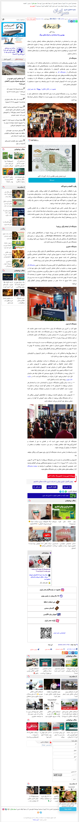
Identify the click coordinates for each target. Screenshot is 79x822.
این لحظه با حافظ (49, 602)
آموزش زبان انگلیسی (50, 614)
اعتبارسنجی (48, 745)
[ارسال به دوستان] (52, 19)
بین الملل (67, 6)
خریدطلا (52, 180)
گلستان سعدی (49, 608)
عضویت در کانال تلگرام (49, 89)
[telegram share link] (74, 21)
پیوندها (36, 809)
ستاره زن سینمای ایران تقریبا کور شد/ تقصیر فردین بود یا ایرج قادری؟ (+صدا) (13, 51)
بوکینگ (43, 745)
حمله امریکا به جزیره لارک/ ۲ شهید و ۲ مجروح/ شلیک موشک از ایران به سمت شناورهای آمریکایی (13, 123)
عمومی (69, 19)
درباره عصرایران (57, 809)
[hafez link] (52, 26)
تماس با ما (68, 3)
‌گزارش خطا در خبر (31, 19)
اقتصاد (24, 3)
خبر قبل (38, 487)
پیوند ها (39, 3)
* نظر (75, 757)
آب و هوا (50, 3)
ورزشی (71, 6)
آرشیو (64, 3)
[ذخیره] (54, 19)
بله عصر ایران (31, 89)
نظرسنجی (55, 3)
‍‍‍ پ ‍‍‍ (57, 18)
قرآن (50, 6)
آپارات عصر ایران (50, 620)
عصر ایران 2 (38, 6)
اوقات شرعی (44, 3)
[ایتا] (63, 652)
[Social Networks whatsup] (66, 492)
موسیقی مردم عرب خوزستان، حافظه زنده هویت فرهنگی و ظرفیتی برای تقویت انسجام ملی (14, 133)
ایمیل (75, 750)
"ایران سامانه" (36, 820)
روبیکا (39, 89)
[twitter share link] (69, 21)
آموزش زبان (32, 6)
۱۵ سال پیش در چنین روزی (50, 596)
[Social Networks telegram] (60, 492)
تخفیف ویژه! (67, 809)
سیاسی (29, 3)
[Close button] (76, 789)
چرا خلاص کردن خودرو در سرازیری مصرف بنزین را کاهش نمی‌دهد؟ (15, 81)
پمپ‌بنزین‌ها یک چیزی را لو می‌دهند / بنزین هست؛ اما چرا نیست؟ (40, 570)
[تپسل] (29, 140)
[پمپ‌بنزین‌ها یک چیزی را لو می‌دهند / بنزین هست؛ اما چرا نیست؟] (40, 562)
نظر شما (74, 741)
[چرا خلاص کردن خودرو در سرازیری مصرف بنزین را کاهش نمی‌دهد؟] (13, 68)
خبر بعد (66, 487)
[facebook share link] (71, 21)
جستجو (60, 3)
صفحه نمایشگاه (32, 466)
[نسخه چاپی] (50, 19)
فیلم (43, 6)
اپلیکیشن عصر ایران (59, 633)
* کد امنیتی (73, 772)
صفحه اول (74, 3)
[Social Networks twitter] (63, 492)
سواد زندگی (34, 3)
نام (75, 744)
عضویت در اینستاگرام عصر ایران (50, 590)
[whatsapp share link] (76, 21)
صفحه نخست (75, 19)
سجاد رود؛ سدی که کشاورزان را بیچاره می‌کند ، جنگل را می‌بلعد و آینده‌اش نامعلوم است (39, 577)
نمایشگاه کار (62, 72)
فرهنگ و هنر (60, 6)
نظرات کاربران (52, 487)
